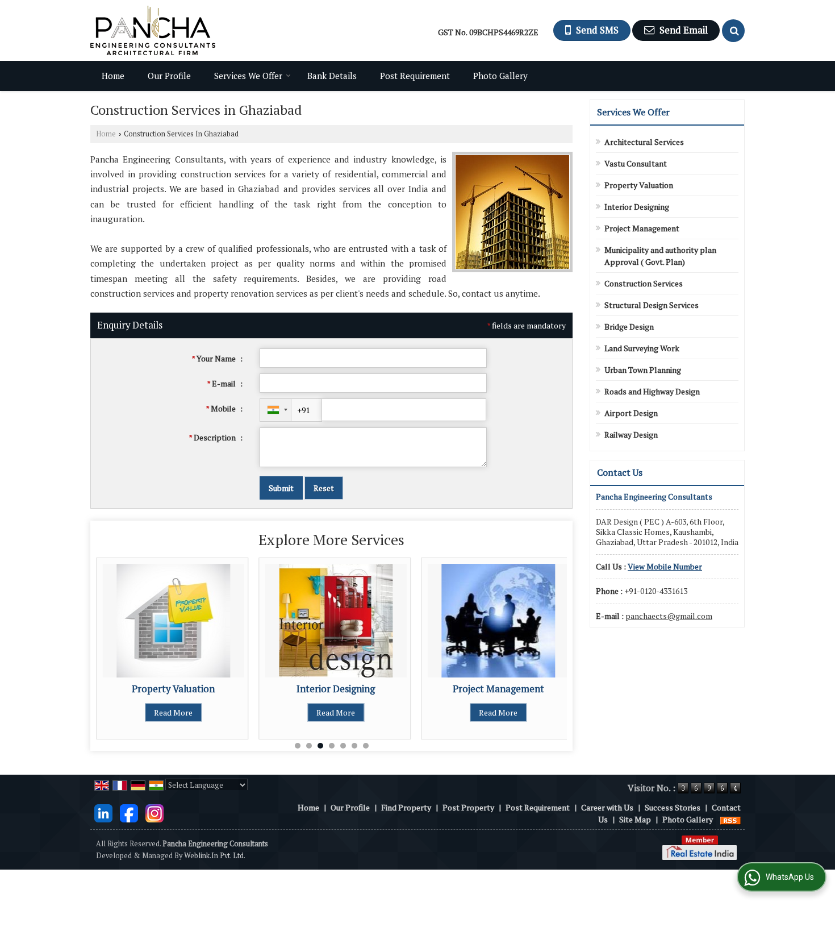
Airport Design (631, 413)
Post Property (468, 807)
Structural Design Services (651, 305)
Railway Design (631, 434)
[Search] (733, 30)
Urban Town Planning (642, 369)
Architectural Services (644, 141)
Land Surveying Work (641, 348)
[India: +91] (275, 410)
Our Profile (169, 75)
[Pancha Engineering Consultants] (152, 30)
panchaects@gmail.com (668, 615)
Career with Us (607, 807)
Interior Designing (336, 689)
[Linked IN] (103, 812)
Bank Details (332, 75)
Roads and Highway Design (652, 391)
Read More (173, 712)
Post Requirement (415, 75)
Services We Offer (248, 75)
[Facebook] (129, 812)
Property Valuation (173, 689)
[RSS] (730, 819)
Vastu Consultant (635, 163)
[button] (665, 566)
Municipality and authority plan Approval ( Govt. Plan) (660, 255)
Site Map (635, 819)
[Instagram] (154, 812)
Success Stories (672, 807)
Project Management (498, 689)
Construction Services (643, 283)
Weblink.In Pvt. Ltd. (214, 856)
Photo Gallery (500, 75)
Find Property (406, 807)
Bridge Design (629, 326)
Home (113, 75)
